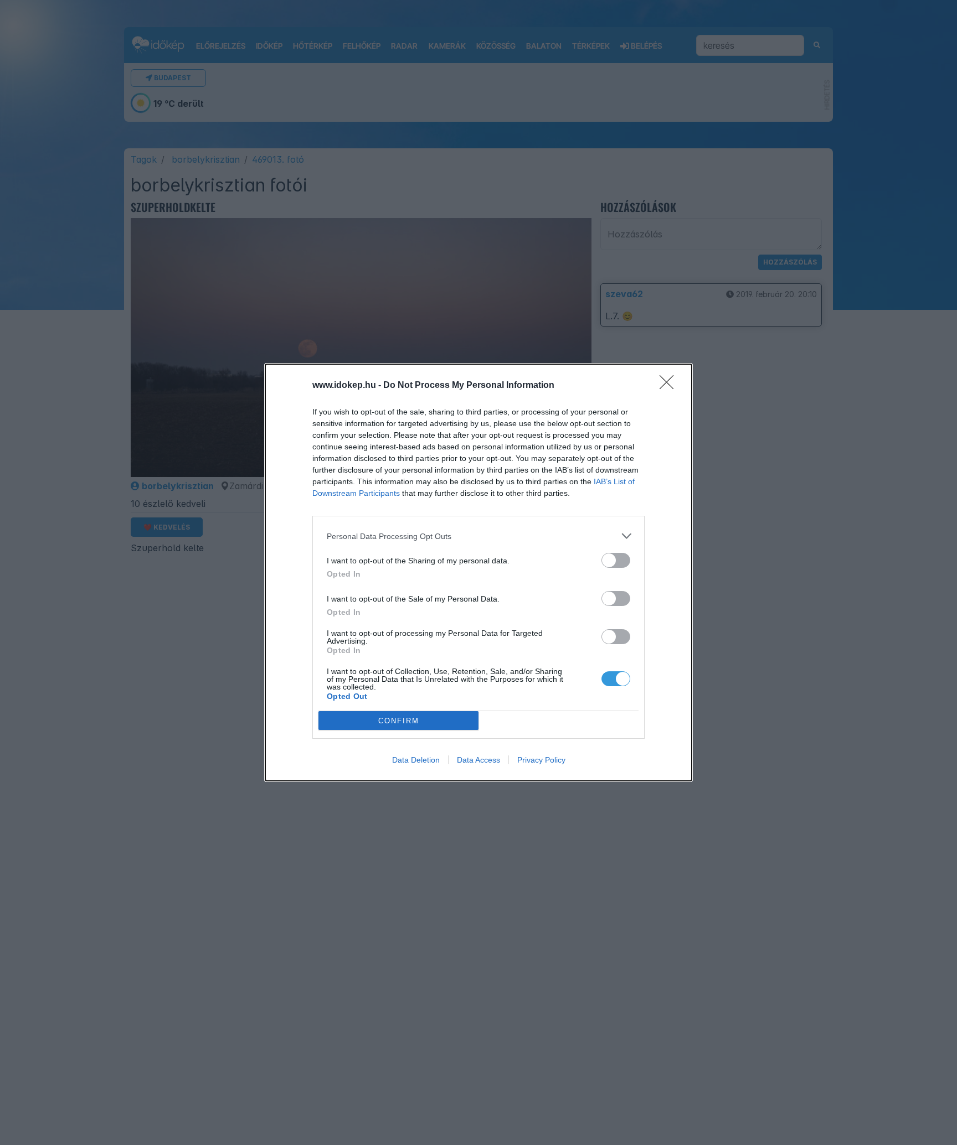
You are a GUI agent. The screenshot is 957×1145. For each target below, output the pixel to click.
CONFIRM (398, 721)
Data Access (478, 759)
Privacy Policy (541, 759)
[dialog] (478, 572)
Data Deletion (416, 759)
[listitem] (478, 536)
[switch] (615, 560)
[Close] (670, 385)
